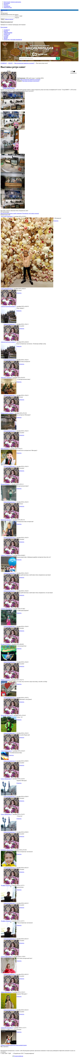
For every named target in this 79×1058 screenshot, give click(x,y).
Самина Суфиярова (6, 555)
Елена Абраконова (6, 778)
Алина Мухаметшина (6, 1027)
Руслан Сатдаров (5, 644)
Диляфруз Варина (5, 885)
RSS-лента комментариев (20, 1045)
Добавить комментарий (7, 1045)
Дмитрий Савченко (6, 377)
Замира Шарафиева (6, 992)
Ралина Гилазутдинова (7, 413)
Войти (2, 19)
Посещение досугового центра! (30, 213)
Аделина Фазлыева (6, 608)
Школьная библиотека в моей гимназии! (11, 213)
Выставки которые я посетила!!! (30, 81)
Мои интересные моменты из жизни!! (24, 63)
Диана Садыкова (5, 679)
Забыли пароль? (9, 19)
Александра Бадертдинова (8, 306)
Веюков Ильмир (5, 484)
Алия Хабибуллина (6, 751)
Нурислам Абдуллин (6, 715)
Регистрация (4, 27)
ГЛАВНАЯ (4, 63)
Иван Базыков (4, 448)
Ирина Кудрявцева (6, 519)
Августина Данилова (6, 216)
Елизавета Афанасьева (7, 850)
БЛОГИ (10, 63)
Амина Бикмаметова (9, 88)
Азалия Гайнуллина (6, 956)
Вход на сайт (4, 10)
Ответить (55, 220)
